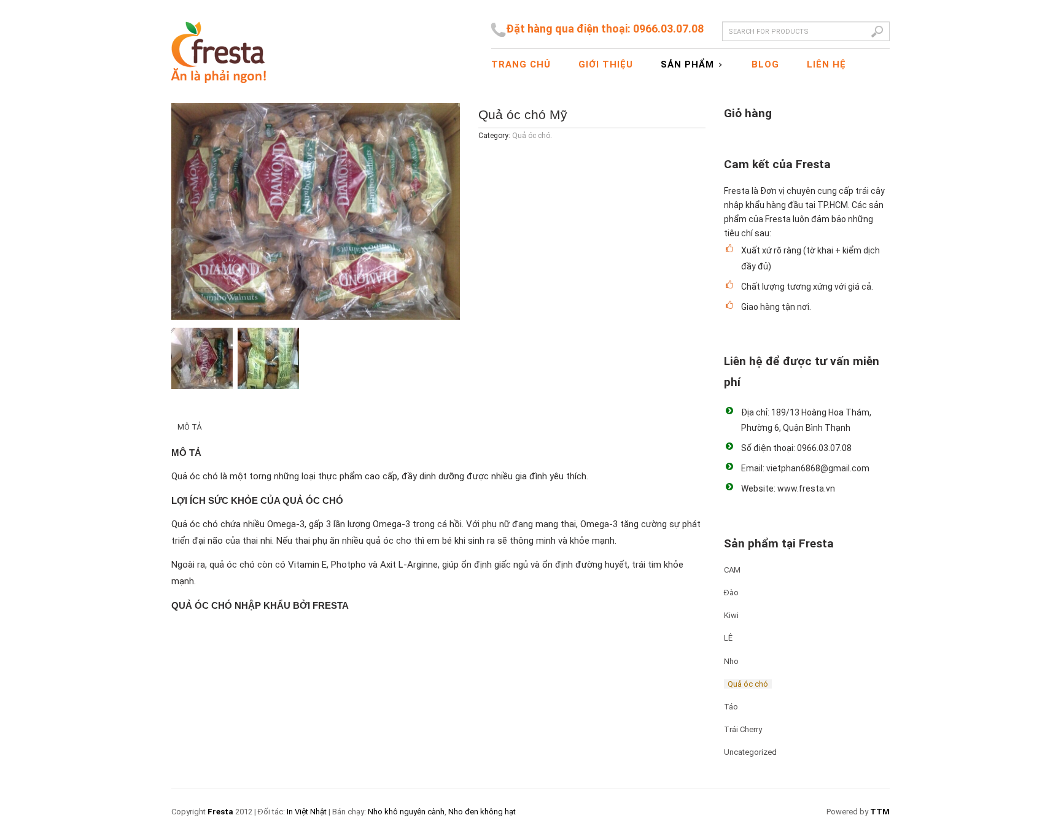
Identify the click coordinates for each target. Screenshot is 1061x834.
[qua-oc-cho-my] (268, 358)
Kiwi (731, 615)
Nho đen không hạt (482, 811)
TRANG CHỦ (521, 64)
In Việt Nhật (307, 811)
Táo (731, 706)
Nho (731, 661)
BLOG (765, 64)
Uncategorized (750, 752)
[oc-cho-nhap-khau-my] (202, 358)
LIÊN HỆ (826, 64)
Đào (731, 592)
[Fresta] (218, 41)
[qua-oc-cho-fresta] (315, 211)
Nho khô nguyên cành (406, 811)
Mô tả (189, 426)
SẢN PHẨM (682, 65)
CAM (732, 569)
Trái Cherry (743, 729)
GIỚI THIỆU (605, 64)
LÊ (728, 638)
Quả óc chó (531, 135)
